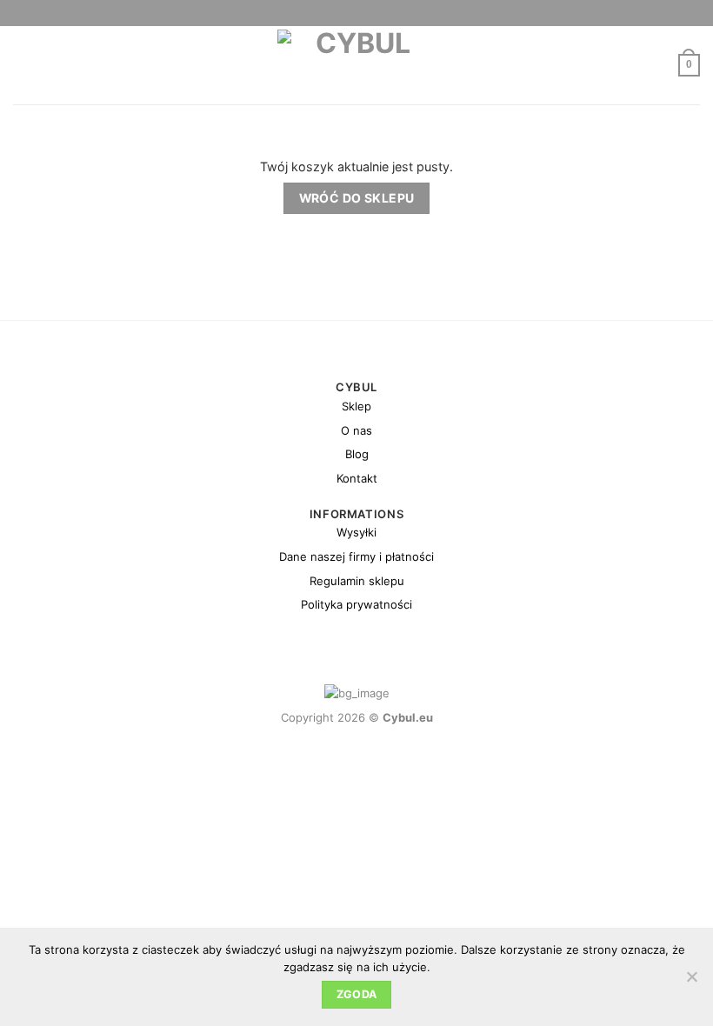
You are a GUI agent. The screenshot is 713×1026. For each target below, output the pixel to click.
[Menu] (22, 65)
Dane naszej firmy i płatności (356, 556)
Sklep (356, 406)
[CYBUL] (356, 65)
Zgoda (357, 994)
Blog (357, 454)
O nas (356, 430)
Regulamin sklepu (357, 581)
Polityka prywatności (356, 604)
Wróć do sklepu (357, 197)
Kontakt (357, 478)
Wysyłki (356, 532)
